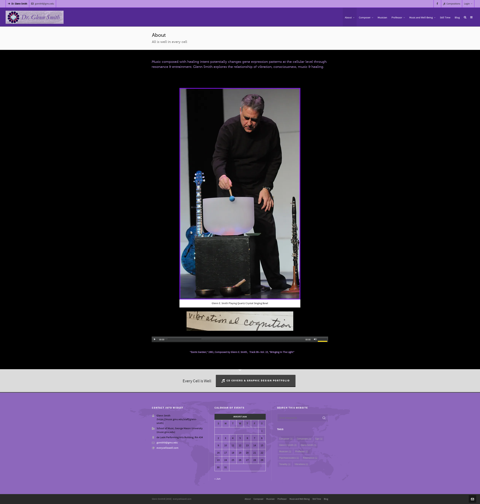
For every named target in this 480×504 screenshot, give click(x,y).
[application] (240, 338)
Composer (286, 438)
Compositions (453, 3)
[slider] (323, 340)
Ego (318, 438)
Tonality (284, 464)
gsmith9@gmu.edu (44, 3)
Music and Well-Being (300, 499)
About (248, 499)
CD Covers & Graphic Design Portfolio (258, 380)
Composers (304, 438)
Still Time (316, 499)
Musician (285, 451)
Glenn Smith (308, 445)
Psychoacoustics (289, 457)
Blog (326, 499)
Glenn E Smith (288, 445)
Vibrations (301, 464)
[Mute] (315, 339)
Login (467, 3)
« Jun (217, 479)
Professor (301, 451)
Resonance (310, 457)
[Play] (154, 339)
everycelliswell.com (167, 448)
